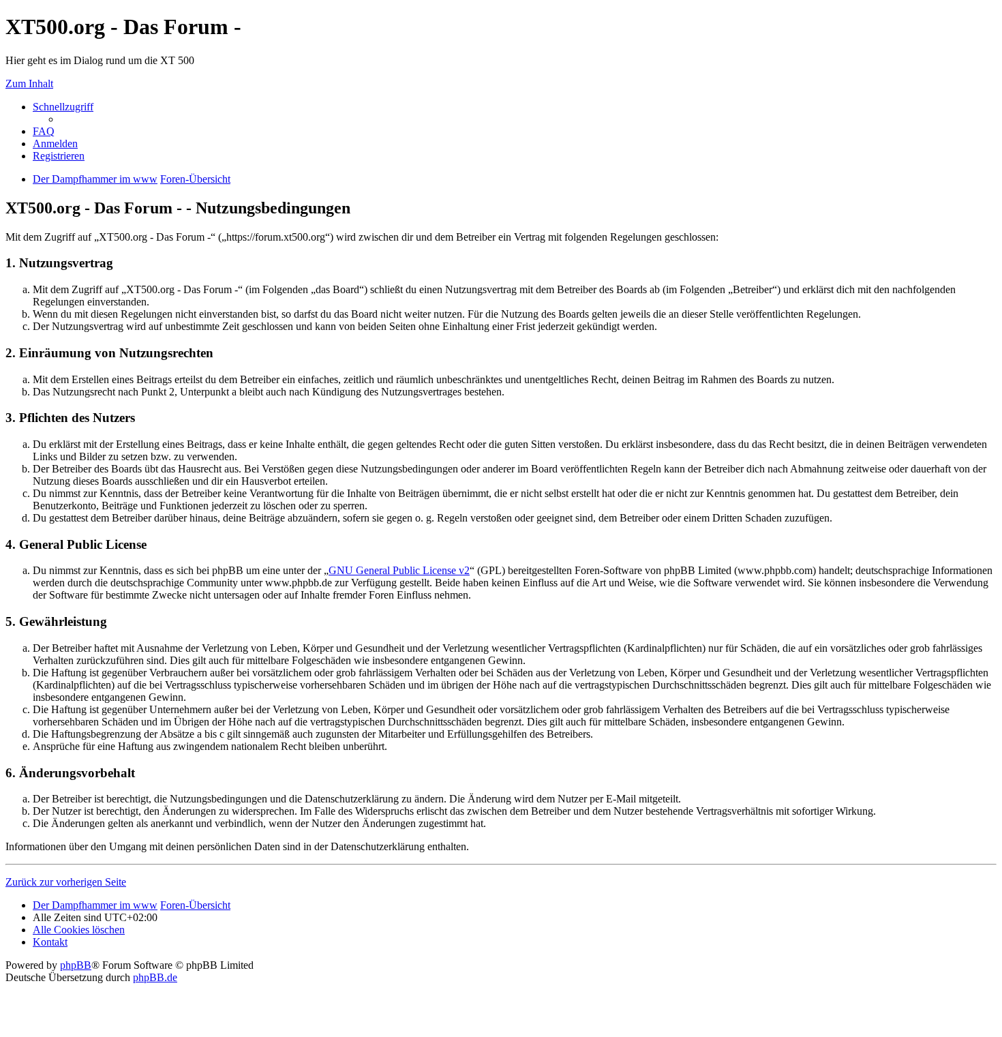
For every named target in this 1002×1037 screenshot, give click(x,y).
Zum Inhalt (29, 83)
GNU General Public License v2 (399, 570)
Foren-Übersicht (195, 905)
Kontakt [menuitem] (50, 942)
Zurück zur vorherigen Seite (65, 882)
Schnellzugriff (63, 106)
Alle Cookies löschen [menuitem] (79, 929)
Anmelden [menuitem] (55, 143)
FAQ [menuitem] (44, 131)
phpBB (75, 965)
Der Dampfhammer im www (95, 905)
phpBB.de (155, 977)
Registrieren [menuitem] (59, 156)
